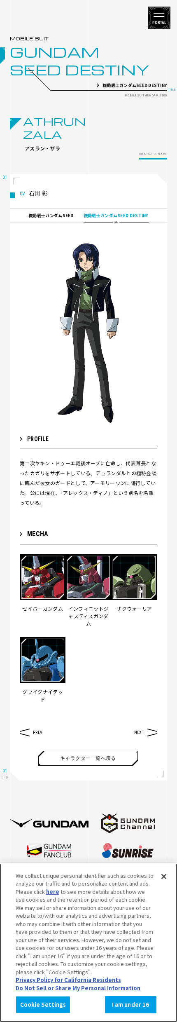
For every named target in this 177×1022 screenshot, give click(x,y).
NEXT (139, 732)
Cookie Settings (43, 1004)
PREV (37, 732)
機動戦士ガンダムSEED (51, 215)
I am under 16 (130, 1004)
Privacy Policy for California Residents (68, 980)
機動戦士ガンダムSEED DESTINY (116, 215)
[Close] (164, 876)
